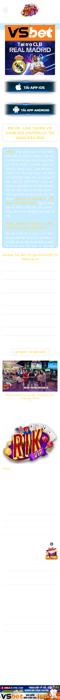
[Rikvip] (30, 10)
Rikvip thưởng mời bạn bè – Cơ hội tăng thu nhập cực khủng (30, 396)
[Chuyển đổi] (5, 267)
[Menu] (5, 10)
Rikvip (6, 468)
